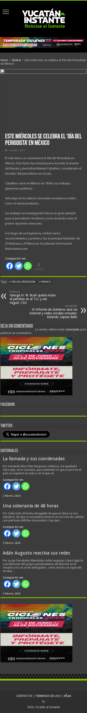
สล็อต (67, 696)
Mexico (46, 281)
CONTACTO (24, 696)
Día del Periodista (23, 281)
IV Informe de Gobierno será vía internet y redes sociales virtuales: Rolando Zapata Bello (53, 312)
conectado (72, 329)
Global (16, 60)
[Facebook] (10, 266)
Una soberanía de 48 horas (30, 506)
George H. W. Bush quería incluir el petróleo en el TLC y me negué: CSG (33, 297)
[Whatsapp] (28, 266)
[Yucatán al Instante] (43, 18)
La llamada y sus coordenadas (34, 458)
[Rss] (43, 701)
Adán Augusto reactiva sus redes (36, 553)
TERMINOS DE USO (48, 696)
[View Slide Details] (36, 367)
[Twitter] (19, 266)
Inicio (4, 60)
